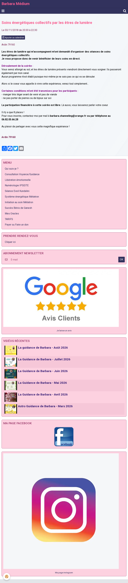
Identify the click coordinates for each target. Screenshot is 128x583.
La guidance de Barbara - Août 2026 (43, 347)
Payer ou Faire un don (16, 224)
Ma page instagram (64, 572)
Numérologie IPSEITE (17, 185)
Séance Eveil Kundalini (17, 191)
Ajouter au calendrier (14, 37)
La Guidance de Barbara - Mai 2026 (42, 383)
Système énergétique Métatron (22, 196)
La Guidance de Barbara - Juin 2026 (43, 371)
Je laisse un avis (64, 330)
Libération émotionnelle (18, 179)
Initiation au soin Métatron (19, 202)
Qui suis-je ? (11, 168)
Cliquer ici (10, 241)
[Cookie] (6, 576)
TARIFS (9, 219)
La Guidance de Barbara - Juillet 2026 (44, 359)
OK (121, 259)
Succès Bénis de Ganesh (18, 207)
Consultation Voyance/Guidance (22, 174)
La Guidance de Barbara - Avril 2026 (43, 394)
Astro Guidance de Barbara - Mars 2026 (45, 406)
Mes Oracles (12, 213)
